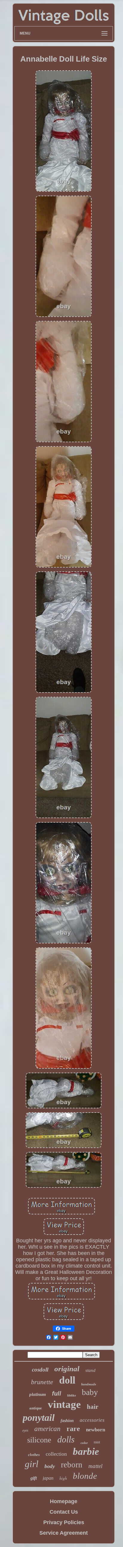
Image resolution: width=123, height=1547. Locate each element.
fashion (67, 1420)
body (49, 1466)
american (47, 1429)
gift (33, 1478)
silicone (39, 1440)
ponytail (39, 1417)
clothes (34, 1454)
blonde (85, 1476)
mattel (95, 1466)
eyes (25, 1430)
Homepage (63, 1501)
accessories (92, 1420)
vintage (64, 1404)
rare (73, 1429)
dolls (66, 1439)
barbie (86, 1451)
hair (92, 1406)
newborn (95, 1430)
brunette (42, 1382)
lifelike (71, 1395)
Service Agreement (63, 1533)
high (63, 1478)
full (56, 1393)
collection (56, 1454)
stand (90, 1370)
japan (48, 1478)
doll (67, 1380)
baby (90, 1392)
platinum (37, 1394)
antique (35, 1408)
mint (97, 1442)
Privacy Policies (63, 1522)
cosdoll (40, 1369)
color (84, 1443)
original (66, 1369)
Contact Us (64, 1512)
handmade (88, 1384)
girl (32, 1464)
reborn (71, 1464)
